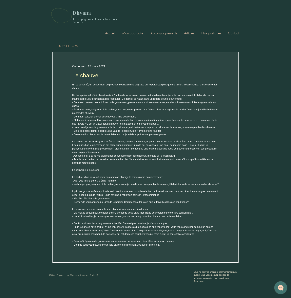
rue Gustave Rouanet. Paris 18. (82, 275)
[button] (163, 33)
